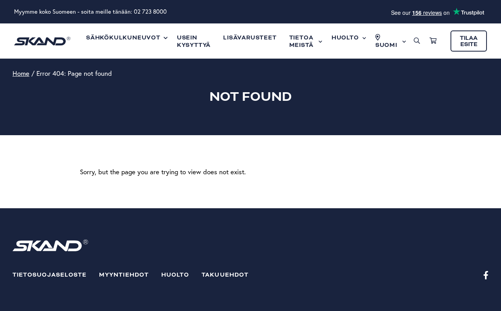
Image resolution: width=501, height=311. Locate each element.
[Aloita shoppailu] (433, 41)
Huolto (175, 275)
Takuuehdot (225, 275)
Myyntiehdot (124, 275)
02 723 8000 (150, 11)
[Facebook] (485, 275)
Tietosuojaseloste (50, 275)
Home (21, 73)
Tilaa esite (469, 41)
